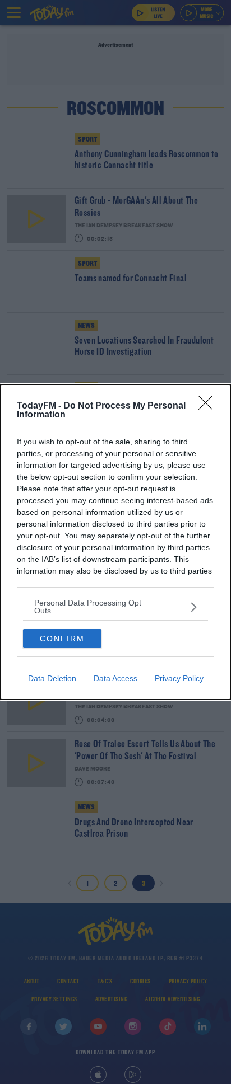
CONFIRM (62, 638)
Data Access (115, 678)
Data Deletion (52, 678)
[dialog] (115, 542)
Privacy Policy (179, 678)
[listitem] (115, 606)
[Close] (209, 406)
